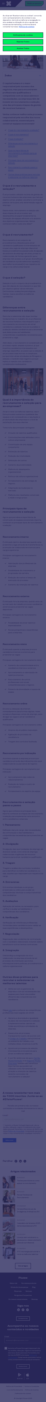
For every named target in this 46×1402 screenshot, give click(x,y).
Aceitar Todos (23, 48)
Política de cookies (26, 27)
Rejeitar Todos (23, 42)
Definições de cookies (23, 35)
